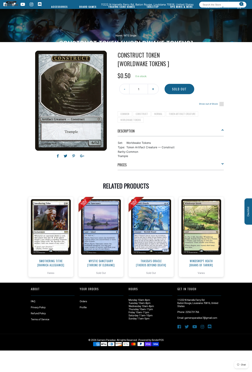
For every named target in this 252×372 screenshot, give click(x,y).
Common (124, 114)
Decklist (248, 211)
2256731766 (192, 312)
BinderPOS (158, 340)
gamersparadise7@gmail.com (200, 318)
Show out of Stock (208, 103)
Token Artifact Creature (182, 114)
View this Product (52, 246)
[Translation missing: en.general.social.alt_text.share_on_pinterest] (74, 156)
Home (119, 35)
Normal (158, 114)
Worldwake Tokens (130, 120)
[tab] (171, 132)
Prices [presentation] (122, 164)
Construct (142, 114)
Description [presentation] (126, 131)
